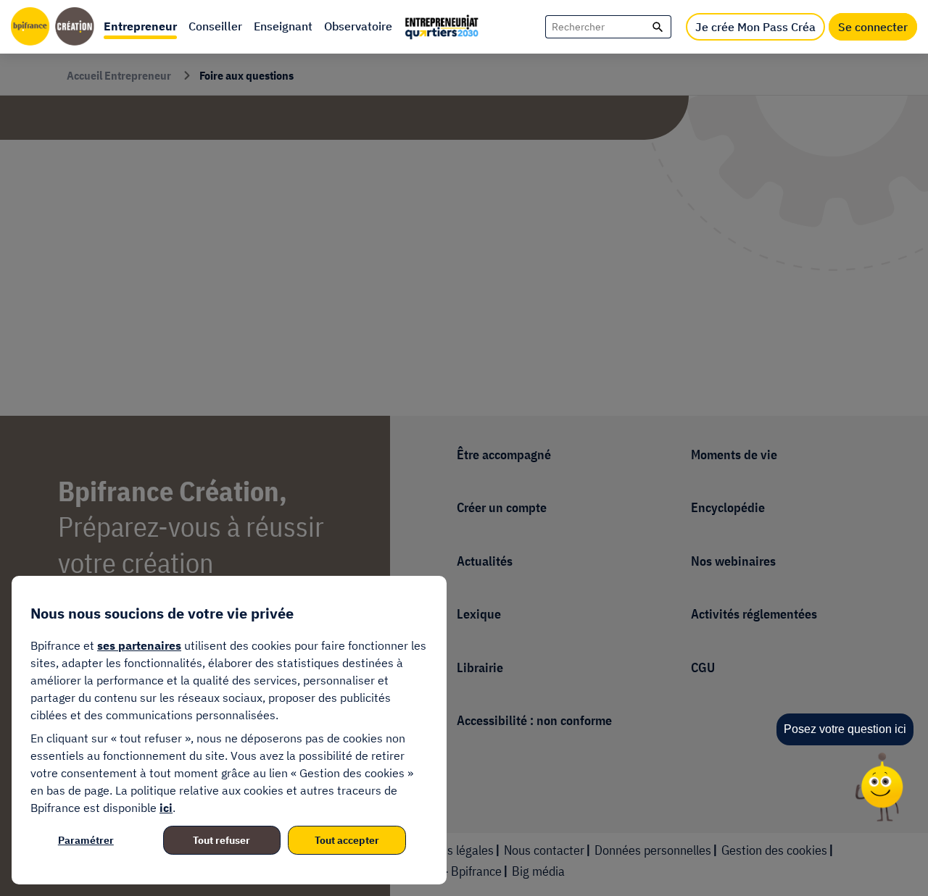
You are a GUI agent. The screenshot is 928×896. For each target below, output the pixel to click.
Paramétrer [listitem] (86, 840)
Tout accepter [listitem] (347, 840)
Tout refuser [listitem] (221, 840)
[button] (140, 26)
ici (166, 807)
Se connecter (873, 27)
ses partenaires (139, 645)
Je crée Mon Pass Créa (755, 27)
